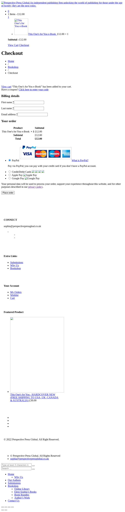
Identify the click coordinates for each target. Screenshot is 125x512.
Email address (9, 114)
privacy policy (35, 186)
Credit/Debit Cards (22, 171)
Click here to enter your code (34, 89)
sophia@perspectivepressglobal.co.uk (29, 458)
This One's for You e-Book (42, 34)
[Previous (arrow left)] (2, 510)
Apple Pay (17, 175)
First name (7, 102)
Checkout (24, 45)
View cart (6, 86)
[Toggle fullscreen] (9, 507)
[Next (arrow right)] (6, 510)
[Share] (6, 507)
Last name (7, 108)
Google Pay (18, 178)
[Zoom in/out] (12, 507)
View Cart (13, 45)
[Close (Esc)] (2, 507)
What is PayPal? (80, 160)
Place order (8, 193)
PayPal (50, 160)
